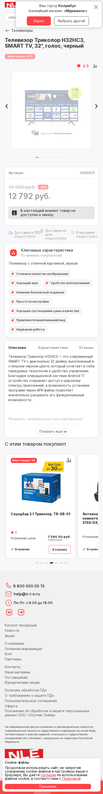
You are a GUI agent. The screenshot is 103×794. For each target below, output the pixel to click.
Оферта (11, 706)
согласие (48, 775)
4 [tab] (51, 157)
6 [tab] (61, 157)
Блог (8, 654)
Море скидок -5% (23, 460)
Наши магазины (17, 672)
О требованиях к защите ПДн (29, 695)
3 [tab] (46, 157)
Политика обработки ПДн (26, 690)
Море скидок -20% (20, 56)
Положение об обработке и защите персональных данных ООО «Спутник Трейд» (47, 713)
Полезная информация (23, 649)
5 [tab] (56, 157)
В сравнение (95, 66)
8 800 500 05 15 (29, 586)
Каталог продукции (21, 625)
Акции (10, 636)
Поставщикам (16, 677)
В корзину (59, 549)
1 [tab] (37, 157)
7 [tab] (66, 157)
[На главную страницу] (14, 5)
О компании (14, 643)
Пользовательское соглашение (31, 701)
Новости (12, 630)
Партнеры (13, 659)
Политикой (71, 778)
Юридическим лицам (22, 682)
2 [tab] (42, 157)
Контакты (12, 667)
